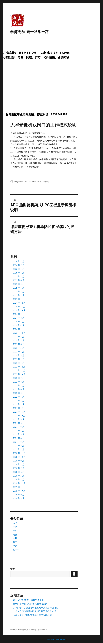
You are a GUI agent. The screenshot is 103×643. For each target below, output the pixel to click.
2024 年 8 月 (18, 317)
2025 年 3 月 (18, 291)
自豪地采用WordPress (39, 629)
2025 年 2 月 (18, 295)
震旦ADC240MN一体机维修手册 (28, 600)
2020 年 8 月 (18, 464)
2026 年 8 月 (18, 261)
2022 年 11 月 (19, 370)
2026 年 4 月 (18, 268)
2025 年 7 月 (18, 276)
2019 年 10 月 (19, 490)
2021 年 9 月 (18, 419)
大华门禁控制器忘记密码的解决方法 (30, 603)
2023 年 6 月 (18, 344)
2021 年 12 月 (19, 408)
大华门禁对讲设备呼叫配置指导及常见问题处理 (35, 607)
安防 (15, 527)
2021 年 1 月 (18, 449)
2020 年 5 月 (18, 475)
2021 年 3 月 (18, 441)
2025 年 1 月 (18, 299)
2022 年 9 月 (18, 377)
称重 (15, 542)
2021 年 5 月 (18, 434)
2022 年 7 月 (18, 385)
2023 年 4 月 (18, 351)
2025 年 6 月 (18, 280)
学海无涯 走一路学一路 (29, 31)
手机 (15, 530)
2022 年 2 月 (18, 404)
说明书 (16, 549)
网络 (15, 545)
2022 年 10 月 (19, 374)
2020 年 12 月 (19, 453)
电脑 (15, 538)
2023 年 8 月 (18, 336)
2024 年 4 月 (18, 325)
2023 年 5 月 (18, 347)
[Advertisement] (52, 88)
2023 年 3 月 (18, 355)
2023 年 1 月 (18, 362)
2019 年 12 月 (19, 483)
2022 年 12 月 (19, 366)
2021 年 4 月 (18, 438)
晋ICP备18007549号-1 (57, 639)
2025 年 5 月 (18, 283)
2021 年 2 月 (18, 445)
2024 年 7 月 (18, 321)
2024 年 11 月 (19, 306)
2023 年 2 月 (18, 359)
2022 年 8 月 (18, 381)
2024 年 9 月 (18, 314)
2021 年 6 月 (18, 430)
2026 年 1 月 (18, 272)
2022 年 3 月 (18, 400)
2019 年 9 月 (18, 494)
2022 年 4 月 (18, 396)
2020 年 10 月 (19, 456)
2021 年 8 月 (18, 423)
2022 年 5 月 (18, 393)
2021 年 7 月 (18, 426)
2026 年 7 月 (18, 265)
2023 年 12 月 (19, 332)
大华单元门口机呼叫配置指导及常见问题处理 (34, 611)
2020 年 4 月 (18, 479)
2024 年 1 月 (18, 329)
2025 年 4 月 (18, 287)
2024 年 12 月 (19, 302)
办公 (15, 523)
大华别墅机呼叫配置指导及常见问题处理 (32, 615)
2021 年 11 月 (19, 411)
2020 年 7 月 (18, 468)
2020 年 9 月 (18, 460)
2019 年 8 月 (18, 498)
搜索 (12, 568)
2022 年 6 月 (18, 389)
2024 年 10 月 (19, 310)
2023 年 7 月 (18, 340)
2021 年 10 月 (19, 415)
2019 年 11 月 (19, 487)
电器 (15, 534)
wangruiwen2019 (20, 181)
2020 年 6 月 (18, 471)
